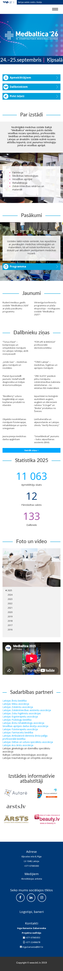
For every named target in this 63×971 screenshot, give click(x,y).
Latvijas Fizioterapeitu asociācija (20, 729)
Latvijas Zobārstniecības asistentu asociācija (27, 710)
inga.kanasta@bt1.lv (33, 946)
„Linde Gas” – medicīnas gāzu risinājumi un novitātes (15, 364)
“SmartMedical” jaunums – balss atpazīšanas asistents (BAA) (46, 439)
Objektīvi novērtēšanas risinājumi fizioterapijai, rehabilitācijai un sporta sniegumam (15, 424)
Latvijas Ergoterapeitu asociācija (20, 716)
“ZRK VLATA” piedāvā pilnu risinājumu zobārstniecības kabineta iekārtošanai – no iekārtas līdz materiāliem (47, 382)
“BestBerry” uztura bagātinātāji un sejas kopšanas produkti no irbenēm (14, 401)
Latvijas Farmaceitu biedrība (18, 732)
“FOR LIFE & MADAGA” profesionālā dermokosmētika (45, 344)
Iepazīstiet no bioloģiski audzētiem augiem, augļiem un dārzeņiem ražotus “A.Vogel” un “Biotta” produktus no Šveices (46, 404)
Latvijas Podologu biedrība (17, 719)
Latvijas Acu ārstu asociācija (18, 745)
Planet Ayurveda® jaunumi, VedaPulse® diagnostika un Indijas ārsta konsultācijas (14, 380)
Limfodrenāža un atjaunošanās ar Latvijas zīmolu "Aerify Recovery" (46, 422)
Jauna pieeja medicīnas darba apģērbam (14, 438)
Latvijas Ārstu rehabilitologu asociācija (23, 722)
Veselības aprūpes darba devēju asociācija (25, 726)
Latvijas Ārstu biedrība (15, 700)
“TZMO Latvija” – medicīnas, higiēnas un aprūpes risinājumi (45, 364)
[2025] (31, 567)
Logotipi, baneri (31, 912)
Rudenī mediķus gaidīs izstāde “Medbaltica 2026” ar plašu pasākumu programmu (16, 307)
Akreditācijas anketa (31, 878)
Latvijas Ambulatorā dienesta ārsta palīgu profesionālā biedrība (25, 737)
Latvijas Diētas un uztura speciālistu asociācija (28, 742)
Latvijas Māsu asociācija (16, 703)
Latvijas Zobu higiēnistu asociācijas (22, 713)
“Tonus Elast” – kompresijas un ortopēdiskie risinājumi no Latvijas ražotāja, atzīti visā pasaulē (15, 347)
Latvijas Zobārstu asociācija (18, 707)
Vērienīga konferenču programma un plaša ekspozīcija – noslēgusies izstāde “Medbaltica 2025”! (47, 308)
